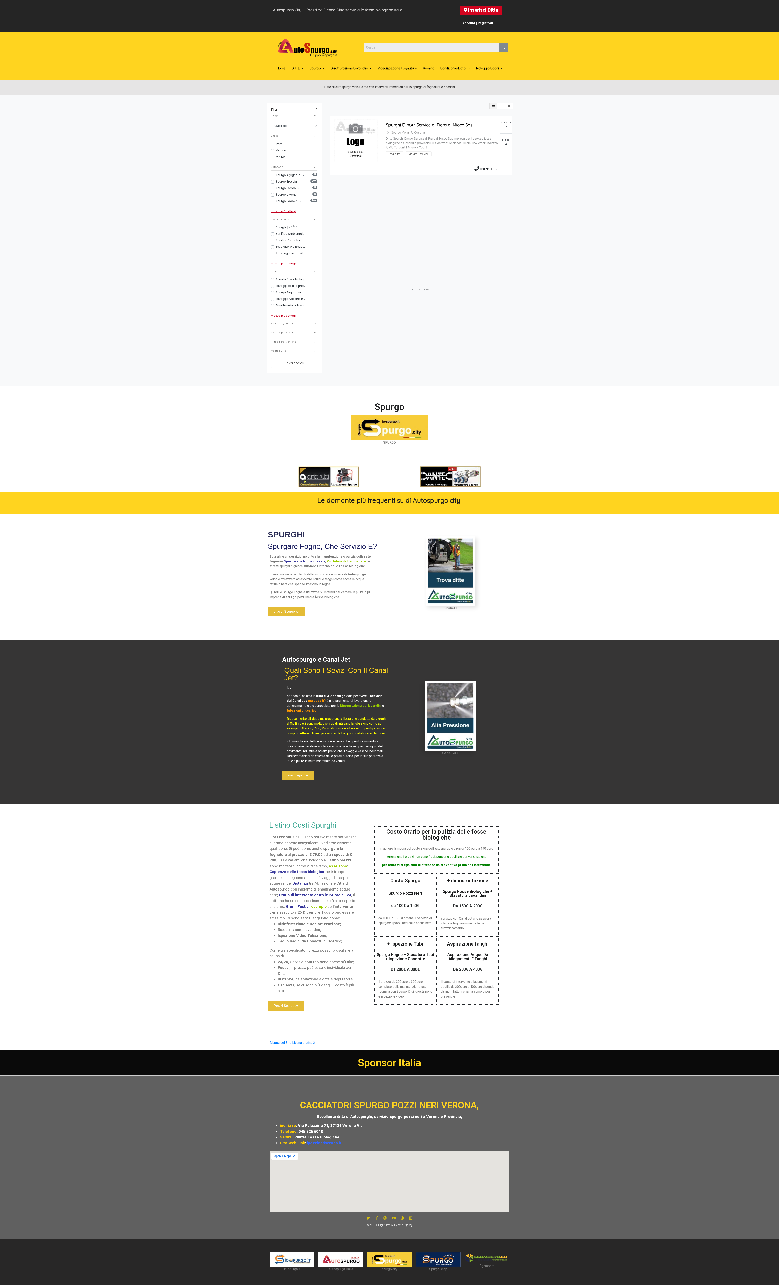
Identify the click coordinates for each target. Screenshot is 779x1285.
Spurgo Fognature (288, 292)
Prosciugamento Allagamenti (291, 253)
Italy (279, 144)
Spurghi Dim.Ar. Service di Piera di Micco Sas (429, 125)
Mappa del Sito (280, 1043)
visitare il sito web (418, 153)
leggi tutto (394, 153)
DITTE (296, 68)
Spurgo (315, 68)
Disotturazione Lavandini (349, 68)
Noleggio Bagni (487, 68)
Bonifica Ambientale (290, 234)
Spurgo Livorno (286, 194)
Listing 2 (309, 1043)
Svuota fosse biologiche (291, 279)
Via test (281, 157)
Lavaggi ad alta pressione (291, 286)
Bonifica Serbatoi (453, 68)
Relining (428, 68)
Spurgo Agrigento (288, 175)
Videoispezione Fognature (397, 68)
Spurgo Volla (400, 132)
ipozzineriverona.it (324, 1143)
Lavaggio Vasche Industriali (291, 299)
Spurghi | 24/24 (287, 227)
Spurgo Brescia (287, 181)
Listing (297, 1043)
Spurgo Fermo (286, 188)
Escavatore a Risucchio (291, 247)
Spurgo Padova (287, 201)
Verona (281, 150)
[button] (481, 10)
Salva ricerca (294, 363)
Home (281, 68)
